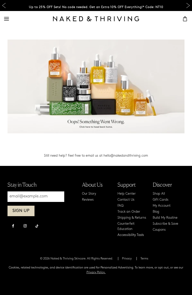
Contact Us (126, 199)
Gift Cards (160, 199)
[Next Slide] (188, 5)
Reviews (88, 199)
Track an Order (129, 211)
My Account (161, 205)
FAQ (121, 205)
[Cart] (185, 19)
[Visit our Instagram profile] (25, 226)
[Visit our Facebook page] (13, 226)
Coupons (159, 229)
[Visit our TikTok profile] (37, 225)
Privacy (127, 258)
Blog (156, 211)
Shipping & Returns (132, 217)
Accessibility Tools (131, 235)
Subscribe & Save (165, 223)
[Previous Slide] (3, 5)
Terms (144, 258)
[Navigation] (6, 18)
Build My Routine (165, 217)
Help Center (127, 193)
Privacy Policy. (96, 272)
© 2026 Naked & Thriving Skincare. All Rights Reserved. (76, 258)
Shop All (159, 193)
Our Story (89, 193)
